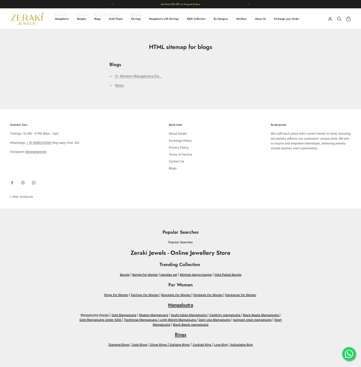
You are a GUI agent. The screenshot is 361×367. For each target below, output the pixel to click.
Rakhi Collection (196, 19)
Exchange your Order (286, 19)
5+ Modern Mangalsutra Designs (141, 76)
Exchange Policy (180, 140)
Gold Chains (116, 19)
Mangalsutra (62, 19)
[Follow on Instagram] (23, 183)
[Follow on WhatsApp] (34, 183)
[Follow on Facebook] (12, 183)
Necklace (241, 19)
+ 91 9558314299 (39, 142)
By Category (221, 19)
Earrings (136, 19)
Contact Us (176, 161)
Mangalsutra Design (95, 315)
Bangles (81, 19)
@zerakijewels (36, 151)
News (119, 85)
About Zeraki (178, 133)
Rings (97, 19)
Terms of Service (180, 154)
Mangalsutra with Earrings (164, 19)
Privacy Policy (179, 147)
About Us (260, 19)
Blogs (173, 168)
